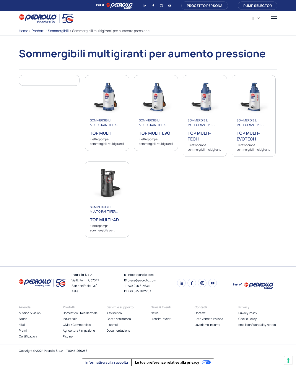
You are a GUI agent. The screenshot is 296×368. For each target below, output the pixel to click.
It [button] (254, 18)
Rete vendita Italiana (209, 319)
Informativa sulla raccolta (106, 362)
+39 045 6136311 (138, 286)
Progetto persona (205, 5)
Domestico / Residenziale (80, 313)
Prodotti (38, 30)
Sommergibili (58, 30)
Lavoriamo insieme (207, 325)
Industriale (70, 319)
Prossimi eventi (161, 319)
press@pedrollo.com (142, 280)
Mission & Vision (30, 313)
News (154, 313)
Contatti (200, 313)
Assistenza (114, 313)
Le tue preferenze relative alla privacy (167, 362)
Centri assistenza (119, 319)
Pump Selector (257, 5)
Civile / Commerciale (77, 325)
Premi (23, 330)
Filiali (22, 325)
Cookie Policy (247, 319)
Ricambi (112, 325)
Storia (23, 319)
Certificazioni (28, 336)
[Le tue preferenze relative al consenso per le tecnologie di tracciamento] (288, 360)
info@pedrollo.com (141, 275)
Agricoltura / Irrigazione (79, 330)
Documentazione (118, 330)
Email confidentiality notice (257, 325)
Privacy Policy (247, 313)
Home (23, 30)
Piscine (68, 336)
